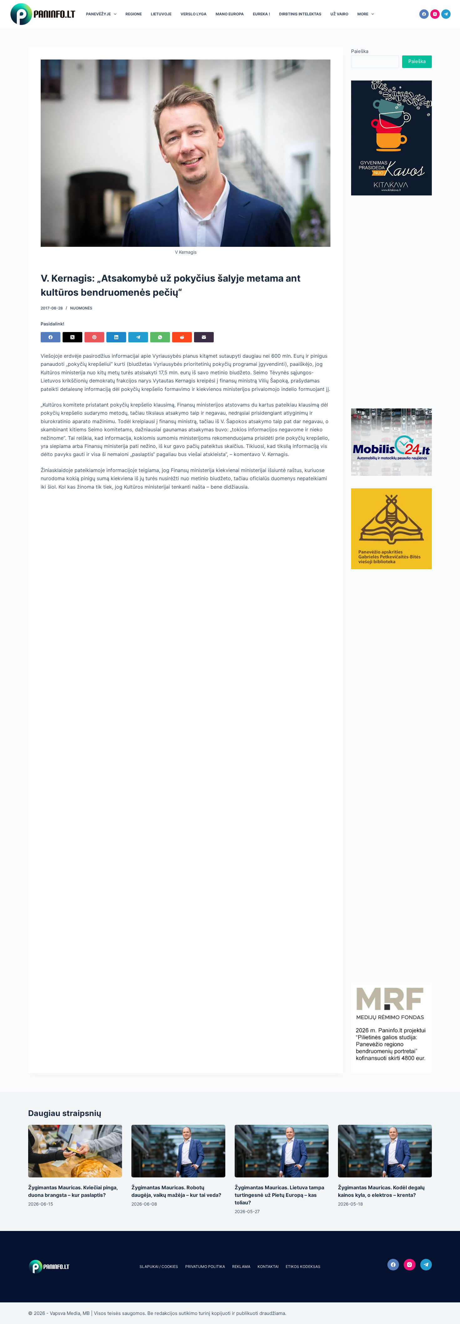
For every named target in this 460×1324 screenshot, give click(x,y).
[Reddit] (182, 337)
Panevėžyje (98, 14)
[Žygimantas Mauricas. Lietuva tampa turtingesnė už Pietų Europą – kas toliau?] (282, 1151)
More (362, 14)
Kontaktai (268, 1266)
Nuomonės (81, 308)
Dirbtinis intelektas (300, 14)
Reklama (241, 1266)
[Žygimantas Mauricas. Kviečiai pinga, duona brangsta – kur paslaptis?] (75, 1151)
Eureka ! (261, 14)
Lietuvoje (161, 14)
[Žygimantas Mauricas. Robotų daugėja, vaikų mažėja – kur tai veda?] (178, 1151)
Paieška (359, 51)
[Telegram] (446, 14)
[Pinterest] (94, 337)
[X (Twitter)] (72, 337)
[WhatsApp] (160, 337)
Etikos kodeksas (303, 1266)
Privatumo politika (205, 1266)
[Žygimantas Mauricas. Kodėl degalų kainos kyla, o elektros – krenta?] (385, 1151)
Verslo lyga (194, 14)
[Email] (204, 337)
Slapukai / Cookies (159, 1266)
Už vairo (339, 14)
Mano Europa (230, 14)
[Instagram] (435, 14)
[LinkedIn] (116, 337)
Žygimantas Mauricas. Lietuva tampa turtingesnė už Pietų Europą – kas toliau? (279, 1195)
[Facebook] (424, 14)
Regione (133, 14)
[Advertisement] (391, 302)
